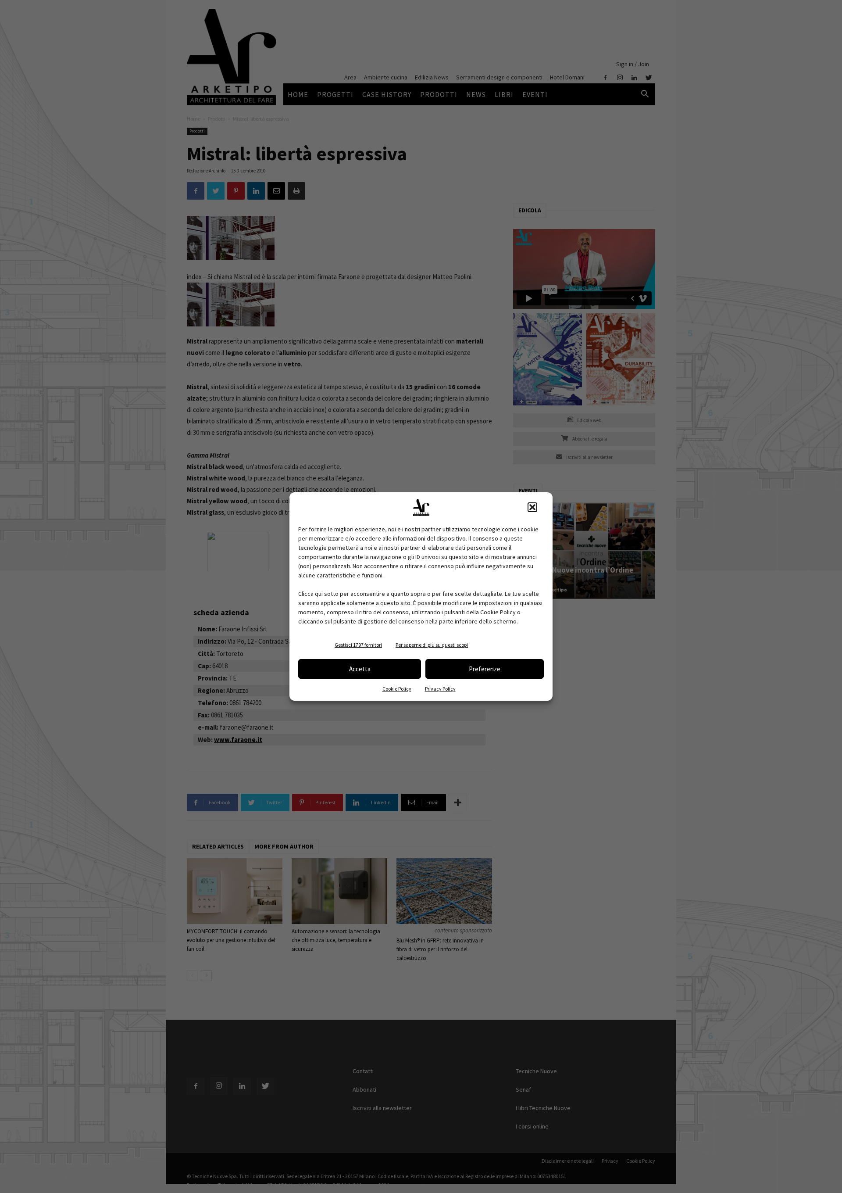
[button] (532, 507)
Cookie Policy (396, 688)
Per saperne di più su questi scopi (432, 644)
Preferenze (484, 669)
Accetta (360, 669)
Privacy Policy (440, 688)
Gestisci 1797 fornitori (358, 644)
